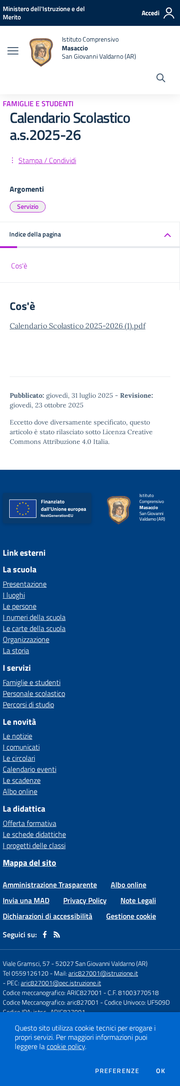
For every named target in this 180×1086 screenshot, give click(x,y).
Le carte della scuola (34, 628)
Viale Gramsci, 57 (26, 963)
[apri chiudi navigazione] (12, 51)
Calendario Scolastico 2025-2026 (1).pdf (77, 325)
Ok (160, 1071)
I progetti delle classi (34, 845)
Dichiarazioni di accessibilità (47, 916)
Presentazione (25, 583)
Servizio (27, 206)
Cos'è (19, 265)
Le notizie (17, 735)
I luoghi (14, 595)
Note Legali (138, 900)
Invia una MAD (26, 900)
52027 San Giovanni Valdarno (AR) (101, 963)
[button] (90, 235)
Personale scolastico (34, 693)
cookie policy (66, 1046)
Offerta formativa (29, 823)
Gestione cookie (131, 916)
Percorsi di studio (28, 704)
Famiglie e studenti (31, 682)
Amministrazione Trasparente (50, 884)
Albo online (20, 791)
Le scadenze (22, 780)
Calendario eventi (29, 769)
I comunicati (21, 746)
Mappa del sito (29, 862)
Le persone (19, 606)
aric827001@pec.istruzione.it (61, 983)
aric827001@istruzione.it (103, 973)
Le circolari (19, 758)
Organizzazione (26, 639)
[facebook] (45, 934)
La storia (16, 650)
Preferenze (117, 1071)
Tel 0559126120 (25, 973)
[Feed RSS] (57, 934)
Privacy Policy (85, 900)
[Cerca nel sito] (161, 79)
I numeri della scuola (34, 617)
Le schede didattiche (34, 834)
